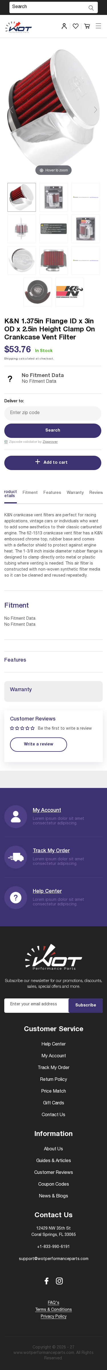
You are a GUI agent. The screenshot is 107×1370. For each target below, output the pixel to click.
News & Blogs (53, 1196)
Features (52, 493)
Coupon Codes (53, 1184)
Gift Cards (53, 1103)
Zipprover (50, 442)
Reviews (97, 493)
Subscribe (85, 1006)
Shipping (11, 359)
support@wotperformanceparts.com (53, 1259)
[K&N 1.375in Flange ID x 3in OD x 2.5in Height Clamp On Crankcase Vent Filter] (21, 197)
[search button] (91, 8)
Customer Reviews (53, 1173)
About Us (53, 1149)
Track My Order (51, 851)
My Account (47, 810)
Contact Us (53, 1115)
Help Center (47, 891)
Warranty (75, 493)
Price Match (53, 1091)
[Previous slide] (11, 109)
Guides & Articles (53, 1161)
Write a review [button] (38, 745)
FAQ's (53, 1303)
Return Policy (53, 1080)
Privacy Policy (53, 1317)
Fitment (30, 493)
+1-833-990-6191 (53, 1247)
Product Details (9, 494)
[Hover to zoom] (53, 112)
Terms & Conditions (53, 1310)
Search (52, 431)
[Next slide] (95, 109)
